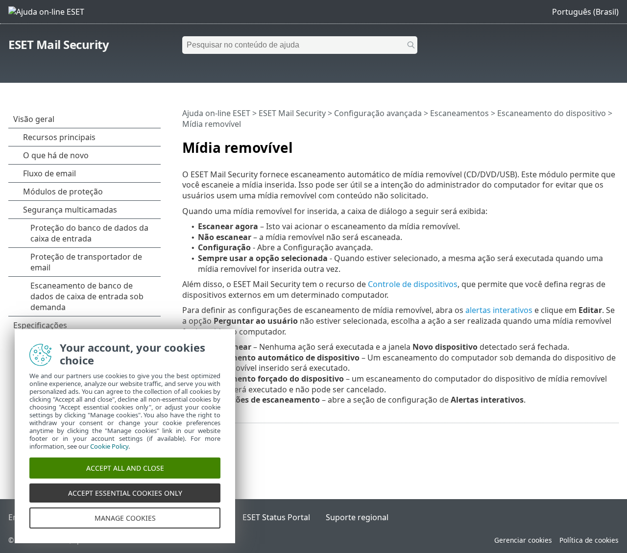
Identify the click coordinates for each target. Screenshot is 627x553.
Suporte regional (357, 517)
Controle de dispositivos (413, 284)
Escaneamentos (459, 113)
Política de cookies (589, 540)
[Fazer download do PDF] (598, 143)
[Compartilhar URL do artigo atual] (584, 143)
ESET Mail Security (58, 44)
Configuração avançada (378, 113)
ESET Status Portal (276, 517)
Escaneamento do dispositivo (551, 113)
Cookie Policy (109, 446)
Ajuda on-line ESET (216, 113)
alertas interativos (498, 310)
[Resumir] (613, 143)
